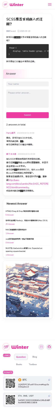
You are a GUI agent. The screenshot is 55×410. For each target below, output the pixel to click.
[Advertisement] (27, 289)
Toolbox (33, 364)
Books (19, 364)
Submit (27, 115)
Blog (35, 356)
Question (21, 357)
